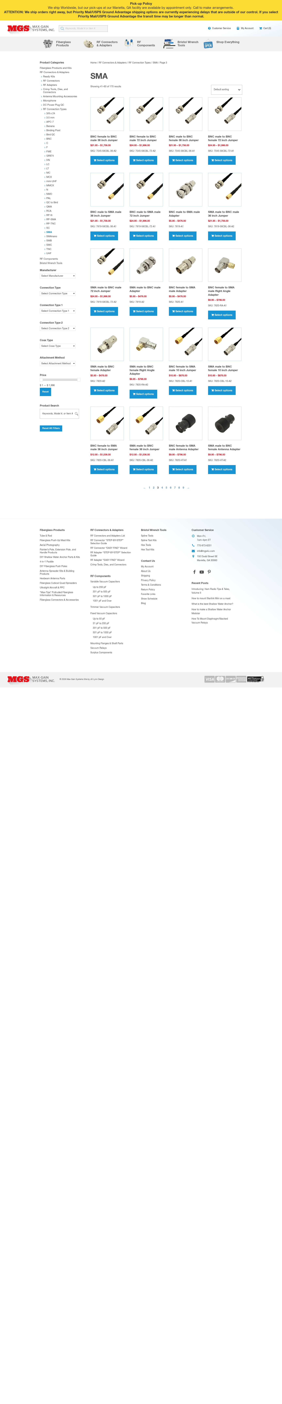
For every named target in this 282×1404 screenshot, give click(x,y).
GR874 (50, 156)
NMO (49, 194)
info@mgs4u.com (206, 551)
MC (48, 173)
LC (47, 164)
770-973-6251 (204, 546)
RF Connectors (51, 81)
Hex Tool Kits (147, 550)
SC (48, 228)
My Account (147, 567)
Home (93, 63)
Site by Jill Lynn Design (94, 679)
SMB (49, 240)
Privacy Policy (148, 580)
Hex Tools (146, 545)
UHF (48, 253)
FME (48, 151)
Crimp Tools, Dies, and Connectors (108, 565)
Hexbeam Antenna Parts (52, 578)
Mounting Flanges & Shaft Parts (106, 643)
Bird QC (50, 134)
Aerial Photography (50, 545)
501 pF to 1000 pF (102, 596)
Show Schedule (149, 599)
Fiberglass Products (52, 530)
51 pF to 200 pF (101, 623)
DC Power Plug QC (53, 105)
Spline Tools (147, 536)
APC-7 (50, 122)
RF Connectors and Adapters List (107, 536)
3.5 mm (50, 117)
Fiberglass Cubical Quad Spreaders (58, 583)
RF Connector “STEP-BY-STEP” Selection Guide (106, 542)
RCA (48, 211)
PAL (48, 198)
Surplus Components (101, 653)
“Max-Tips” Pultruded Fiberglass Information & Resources (56, 594)
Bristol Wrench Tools (51, 263)
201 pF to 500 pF (101, 592)
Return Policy (148, 590)
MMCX (50, 185)
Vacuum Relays (98, 648)
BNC (49, 139)
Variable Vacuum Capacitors (105, 582)
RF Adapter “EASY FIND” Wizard (107, 560)
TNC (48, 249)
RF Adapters (50, 85)
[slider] (41, 379)
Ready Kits (49, 76)
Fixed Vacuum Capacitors (103, 613)
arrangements (222, 8)
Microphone (49, 101)
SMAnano (51, 236)
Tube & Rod (46, 536)
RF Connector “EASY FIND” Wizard (108, 548)
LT (47, 168)
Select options (106, 160)
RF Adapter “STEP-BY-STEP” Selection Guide (110, 554)
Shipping (145, 576)
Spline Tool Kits (149, 540)
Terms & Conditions (151, 585)
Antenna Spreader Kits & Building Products (57, 572)
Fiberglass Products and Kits (56, 68)
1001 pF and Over (102, 601)
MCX (49, 177)
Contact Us (148, 561)
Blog (143, 603)
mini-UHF (51, 181)
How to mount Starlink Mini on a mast (211, 598)
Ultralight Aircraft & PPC (52, 588)
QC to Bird (52, 202)
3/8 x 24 (50, 113)
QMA (49, 207)
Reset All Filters (51, 428)
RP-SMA (51, 219)
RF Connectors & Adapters (112, 63)
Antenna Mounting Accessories (60, 96)
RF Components (49, 259)
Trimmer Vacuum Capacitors (105, 607)
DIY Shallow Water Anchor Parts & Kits (60, 557)
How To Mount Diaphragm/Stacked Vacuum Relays (210, 621)
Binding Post (53, 130)
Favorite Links (148, 594)
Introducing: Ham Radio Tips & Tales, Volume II (211, 591)
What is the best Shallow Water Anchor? (212, 604)
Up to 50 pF (99, 619)
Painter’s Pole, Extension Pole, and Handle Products (58, 551)
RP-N (49, 215)
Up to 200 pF (99, 587)
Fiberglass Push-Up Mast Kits (55, 540)
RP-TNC (51, 223)
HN (48, 160)
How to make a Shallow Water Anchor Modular (211, 611)
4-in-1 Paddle (47, 562)
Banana (50, 126)
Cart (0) (267, 28)
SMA (155, 63)
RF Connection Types (140, 63)
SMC (49, 245)
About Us (145, 571)
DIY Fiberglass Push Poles (53, 566)
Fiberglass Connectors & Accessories (59, 600)
